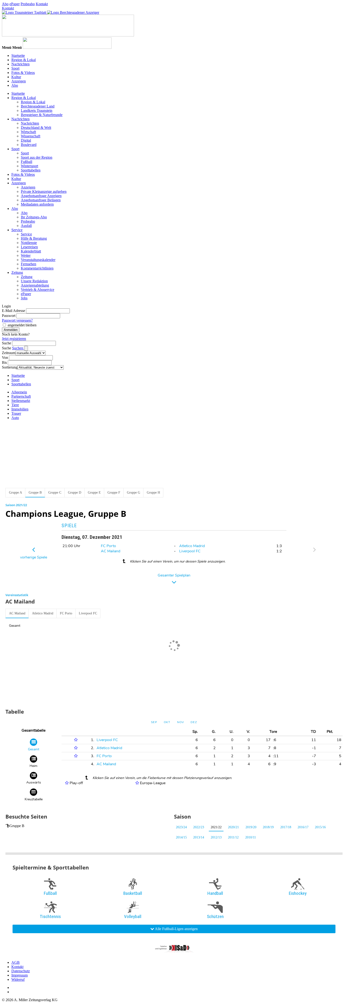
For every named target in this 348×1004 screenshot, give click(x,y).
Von (5, 358)
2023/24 (181, 827)
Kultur (16, 77)
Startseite (18, 56)
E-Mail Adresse (13, 311)
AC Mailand (110, 551)
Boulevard (28, 145)
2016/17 (303, 827)
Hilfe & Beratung (34, 238)
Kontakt (42, 4)
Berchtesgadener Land (37, 106)
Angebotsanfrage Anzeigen (41, 196)
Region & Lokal (23, 60)
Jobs (24, 298)
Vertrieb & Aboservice (37, 290)
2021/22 (216, 827)
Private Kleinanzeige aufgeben (44, 191)
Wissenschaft (30, 136)
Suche (6, 343)
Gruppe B (16, 826)
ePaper (14, 4)
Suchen (18, 348)
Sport (15, 68)
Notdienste (29, 243)
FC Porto (108, 546)
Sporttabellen (30, 170)
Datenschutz (20, 971)
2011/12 (233, 837)
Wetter (26, 255)
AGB (15, 962)
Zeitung (17, 272)
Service (16, 230)
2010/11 (250, 837)
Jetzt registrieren (14, 339)
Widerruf (18, 979)
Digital (26, 140)
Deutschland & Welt (36, 128)
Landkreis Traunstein (36, 110)
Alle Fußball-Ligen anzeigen (176, 929)
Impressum (19, 975)
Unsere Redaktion (34, 281)
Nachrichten (20, 64)
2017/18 (285, 827)
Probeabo (28, 4)
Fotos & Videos (23, 73)
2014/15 (181, 837)
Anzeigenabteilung (35, 285)
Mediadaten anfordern (37, 204)
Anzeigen (18, 81)
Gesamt (14, 625)
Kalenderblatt (31, 251)
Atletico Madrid (192, 546)
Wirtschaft (28, 132)
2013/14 (198, 837)
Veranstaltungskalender (38, 260)
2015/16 (320, 827)
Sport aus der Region (36, 157)
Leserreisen (29, 247)
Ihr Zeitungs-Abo (34, 217)
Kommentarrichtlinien (37, 268)
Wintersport (29, 166)
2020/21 (233, 827)
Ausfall (26, 226)
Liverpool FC (190, 551)
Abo (5, 4)
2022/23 (198, 827)
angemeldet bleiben (22, 325)
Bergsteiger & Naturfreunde (41, 115)
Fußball (26, 162)
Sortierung (10, 367)
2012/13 (216, 837)
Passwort (8, 316)
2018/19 (268, 827)
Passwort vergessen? (17, 320)
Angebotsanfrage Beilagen (41, 200)
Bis (4, 362)
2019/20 (250, 827)
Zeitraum (8, 353)
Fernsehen (28, 264)
